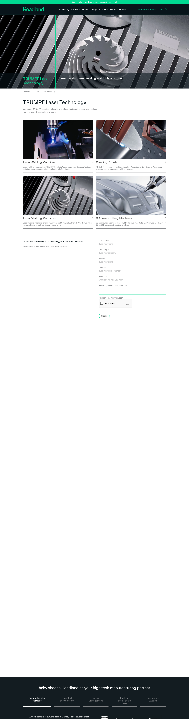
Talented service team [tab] (67, 699)
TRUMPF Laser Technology (44, 92)
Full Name (104, 240)
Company (104, 249)
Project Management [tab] (95, 699)
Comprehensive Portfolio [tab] (37, 699)
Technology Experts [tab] (153, 699)
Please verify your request (111, 298)
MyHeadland (86, 2)
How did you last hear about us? (113, 285)
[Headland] (39, 9)
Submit (104, 316)
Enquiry (103, 276)
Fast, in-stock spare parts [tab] (124, 701)
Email (102, 258)
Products (26, 92)
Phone (102, 268)
